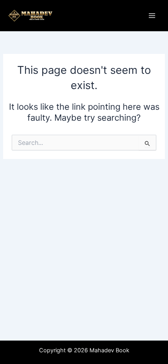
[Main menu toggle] (152, 15)
